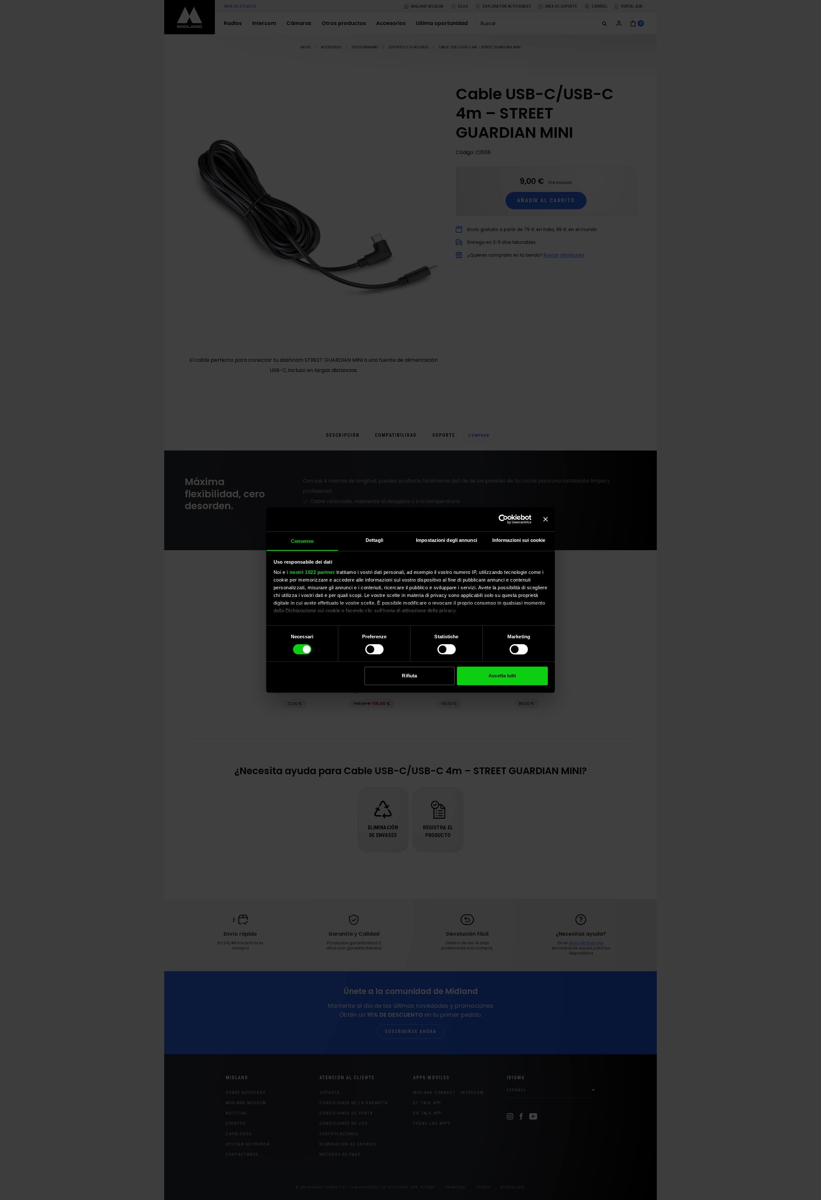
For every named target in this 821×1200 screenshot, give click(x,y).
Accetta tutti (502, 676)
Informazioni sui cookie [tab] (518, 540)
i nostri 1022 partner (311, 572)
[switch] (374, 649)
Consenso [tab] (302, 541)
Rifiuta (409, 676)
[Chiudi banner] (545, 519)
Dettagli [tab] (374, 540)
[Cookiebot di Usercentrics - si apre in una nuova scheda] (503, 519)
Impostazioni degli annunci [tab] (446, 540)
